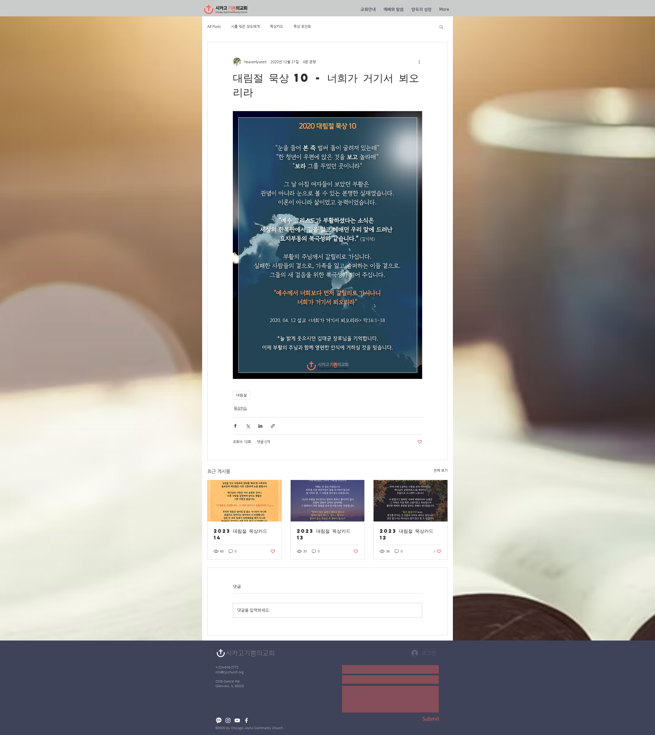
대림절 (241, 395)
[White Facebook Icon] (246, 720)
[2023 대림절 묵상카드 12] (410, 500)
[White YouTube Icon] (237, 720)
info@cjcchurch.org (229, 672)
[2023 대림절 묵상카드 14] (244, 500)
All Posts (214, 26)
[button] (368, 9)
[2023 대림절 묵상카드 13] (328, 500)
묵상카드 (276, 26)
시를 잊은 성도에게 (245, 26)
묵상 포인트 (302, 26)
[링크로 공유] (272, 425)
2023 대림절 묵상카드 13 (324, 534)
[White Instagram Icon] (228, 720)
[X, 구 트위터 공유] (247, 425)
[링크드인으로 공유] (260, 425)
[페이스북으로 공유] (235, 425)
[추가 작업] (419, 62)
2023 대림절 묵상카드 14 (240, 534)
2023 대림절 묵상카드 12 (406, 534)
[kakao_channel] (218, 720)
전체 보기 (440, 470)
